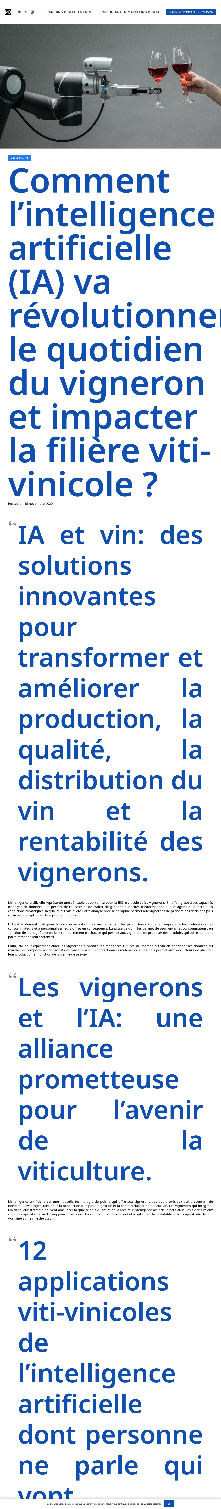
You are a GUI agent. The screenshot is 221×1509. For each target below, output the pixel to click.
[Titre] (8, 12)
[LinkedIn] (19, 12)
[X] (25, 12)
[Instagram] (32, 12)
